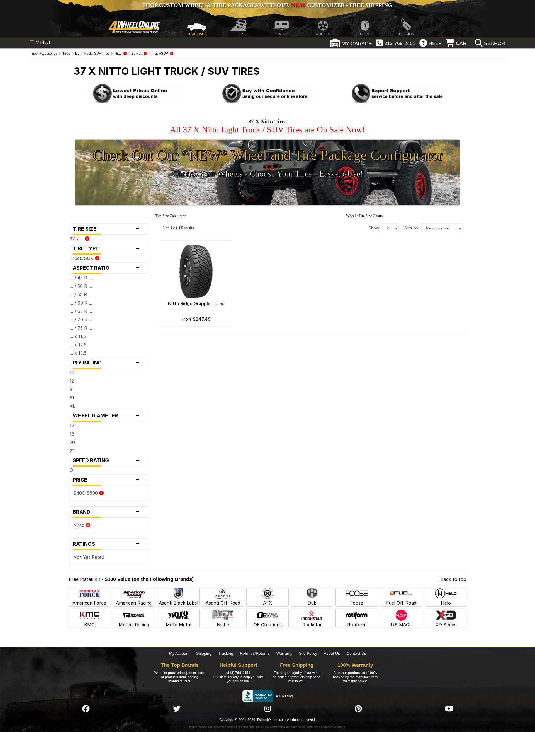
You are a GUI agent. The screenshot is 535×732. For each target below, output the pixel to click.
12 (72, 381)
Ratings (106, 544)
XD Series (446, 624)
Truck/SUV (82, 258)
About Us (332, 653)
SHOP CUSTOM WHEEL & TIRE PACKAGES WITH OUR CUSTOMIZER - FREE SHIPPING (267, 5)
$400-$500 (86, 493)
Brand (106, 512)
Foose (356, 603)
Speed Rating (106, 460)
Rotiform (356, 624)
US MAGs (401, 624)
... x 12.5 (78, 344)
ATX (267, 603)
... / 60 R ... (81, 303)
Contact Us (356, 653)
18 (72, 434)
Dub (312, 603)
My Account (179, 653)
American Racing (134, 603)
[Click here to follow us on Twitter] (176, 708)
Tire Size (106, 229)
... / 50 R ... (81, 286)
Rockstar (312, 624)
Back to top (453, 579)
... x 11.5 (78, 336)
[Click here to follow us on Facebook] (85, 708)
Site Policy (308, 653)
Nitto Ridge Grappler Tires (196, 303)
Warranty (284, 653)
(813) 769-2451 (238, 673)
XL (72, 406)
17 (72, 425)
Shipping (203, 653)
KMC (89, 624)
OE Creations (268, 624)
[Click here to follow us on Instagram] (267, 708)
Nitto (79, 525)
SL (72, 397)
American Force (89, 603)
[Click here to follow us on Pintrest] (358, 708)
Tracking (225, 653)
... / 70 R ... (81, 319)
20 (72, 442)
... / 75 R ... (81, 328)
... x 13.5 (78, 353)
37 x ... (77, 238)
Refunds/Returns (255, 653)
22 (72, 450)
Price (106, 479)
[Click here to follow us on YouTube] (449, 708)
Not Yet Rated (88, 557)
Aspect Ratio (106, 268)
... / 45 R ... (81, 278)
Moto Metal (178, 624)
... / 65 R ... (81, 311)
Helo (446, 603)
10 (72, 372)
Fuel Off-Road (401, 603)
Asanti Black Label (178, 603)
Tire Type (106, 248)
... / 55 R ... (81, 294)
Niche (223, 624)
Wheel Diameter (106, 415)
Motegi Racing (134, 624)
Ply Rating (106, 362)
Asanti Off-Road (223, 603)
